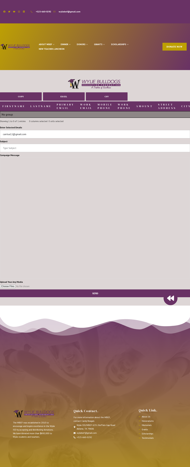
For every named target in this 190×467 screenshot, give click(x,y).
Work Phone (124, 106)
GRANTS (98, 44)
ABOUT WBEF (45, 44)
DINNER (64, 44)
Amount (144, 106)
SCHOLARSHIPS (118, 44)
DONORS (81, 44)
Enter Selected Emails (11, 127)
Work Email (86, 106)
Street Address (167, 106)
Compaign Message (9, 155)
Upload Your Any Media (11, 282)
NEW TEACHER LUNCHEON (51, 48)
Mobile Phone (105, 106)
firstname (14, 106)
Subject (4, 141)
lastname (41, 106)
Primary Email (65, 106)
